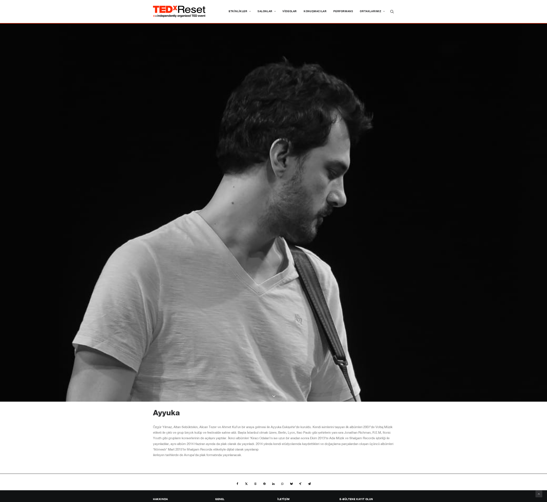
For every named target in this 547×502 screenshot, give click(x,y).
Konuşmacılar (315, 11)
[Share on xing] (300, 484)
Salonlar (264, 11)
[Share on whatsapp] (282, 484)
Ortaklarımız (370, 11)
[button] (392, 11)
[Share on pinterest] (264, 484)
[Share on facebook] (237, 484)
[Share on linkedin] (273, 484)
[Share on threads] (255, 484)
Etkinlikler (238, 11)
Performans (343, 11)
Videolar (289, 11)
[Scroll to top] (538, 494)
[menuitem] (240, 11)
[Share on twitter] (246, 484)
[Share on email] (309, 484)
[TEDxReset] (179, 11)
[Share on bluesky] (291, 484)
